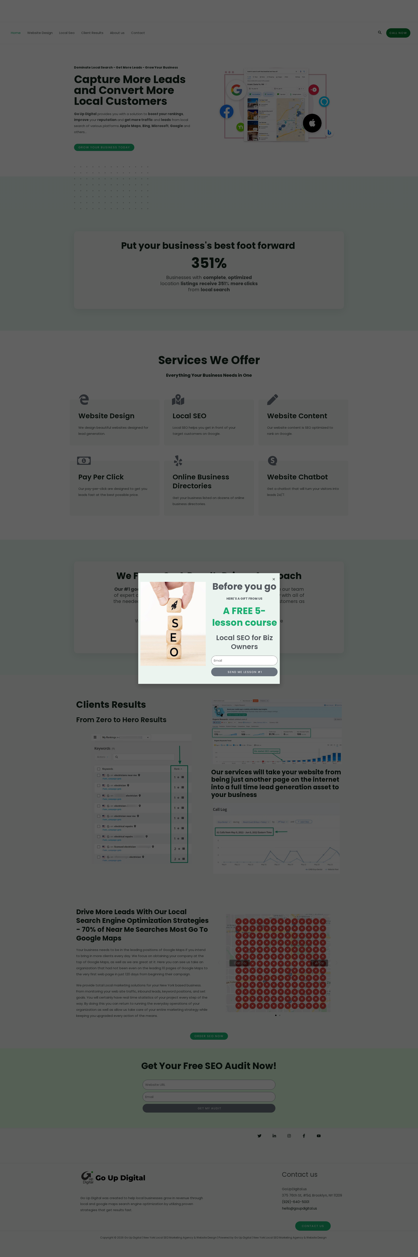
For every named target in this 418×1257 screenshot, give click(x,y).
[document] (209, 628)
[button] (273, 579)
